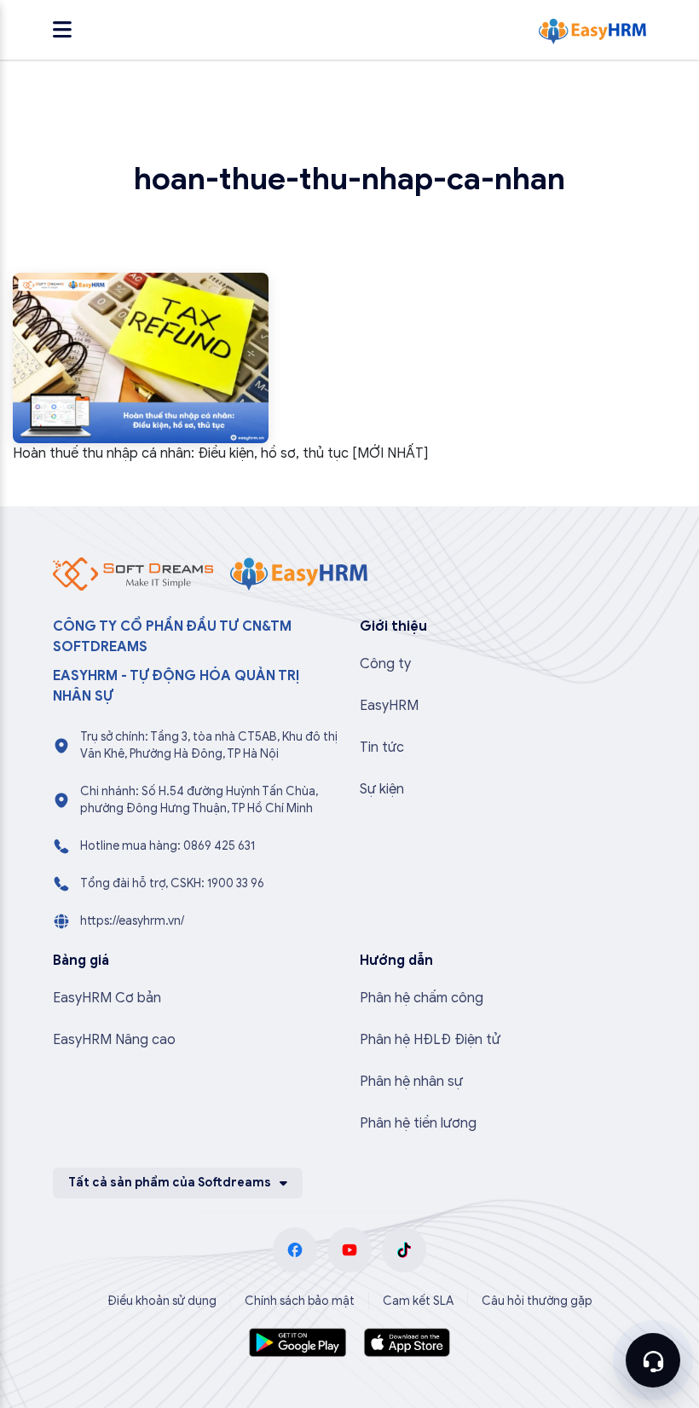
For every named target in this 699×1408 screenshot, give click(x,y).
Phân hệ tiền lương (418, 1123)
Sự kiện (382, 789)
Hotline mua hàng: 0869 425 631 (167, 846)
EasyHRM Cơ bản (107, 998)
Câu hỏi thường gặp (537, 1301)
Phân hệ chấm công (421, 998)
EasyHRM (389, 705)
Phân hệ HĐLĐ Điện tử (430, 1039)
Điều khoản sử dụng (162, 1301)
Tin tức (382, 747)
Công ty (385, 663)
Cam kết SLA (418, 1301)
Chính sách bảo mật (300, 1301)
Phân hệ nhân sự (411, 1081)
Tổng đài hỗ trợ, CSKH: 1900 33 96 (172, 883)
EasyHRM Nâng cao (114, 1039)
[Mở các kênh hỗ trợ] (653, 1360)
